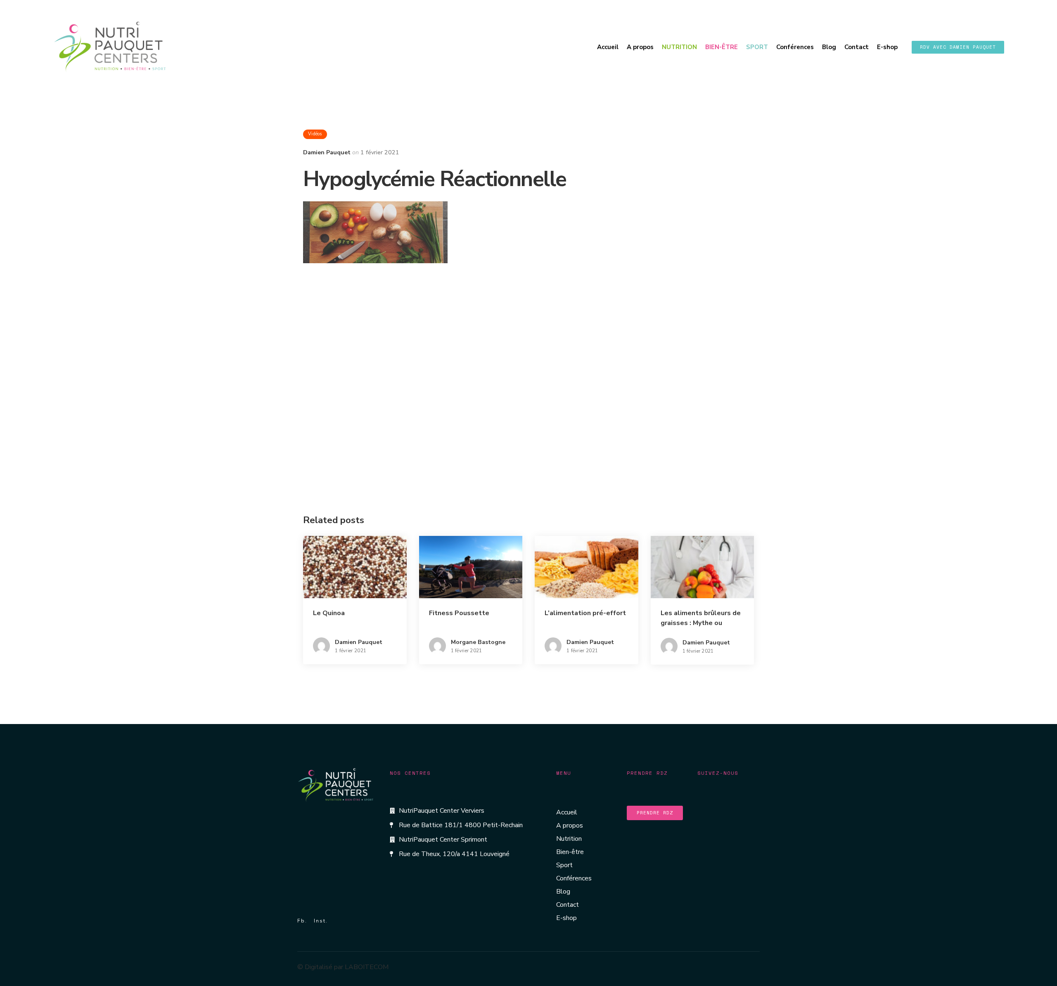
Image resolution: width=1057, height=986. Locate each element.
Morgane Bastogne (478, 642)
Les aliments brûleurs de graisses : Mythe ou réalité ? (701, 623)
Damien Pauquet (327, 152)
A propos (640, 47)
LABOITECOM (367, 967)
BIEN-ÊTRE (721, 47)
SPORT (757, 47)
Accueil (608, 47)
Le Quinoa (329, 613)
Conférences (795, 47)
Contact (856, 47)
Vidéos (315, 134)
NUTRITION (679, 47)
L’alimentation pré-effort (585, 613)
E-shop (887, 47)
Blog (829, 47)
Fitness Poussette (459, 613)
